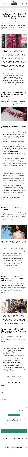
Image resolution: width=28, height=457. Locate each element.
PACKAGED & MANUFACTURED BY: (13, 438)
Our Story (13, 443)
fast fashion (12, 103)
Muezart (11, 313)
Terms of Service (14, 420)
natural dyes (11, 136)
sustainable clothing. (6, 25)
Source (13, 84)
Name (3, 385)
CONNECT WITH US (14, 452)
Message (4, 399)
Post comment (14, 415)
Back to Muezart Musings (15, 431)
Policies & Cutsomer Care (14, 447)
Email (3, 392)
